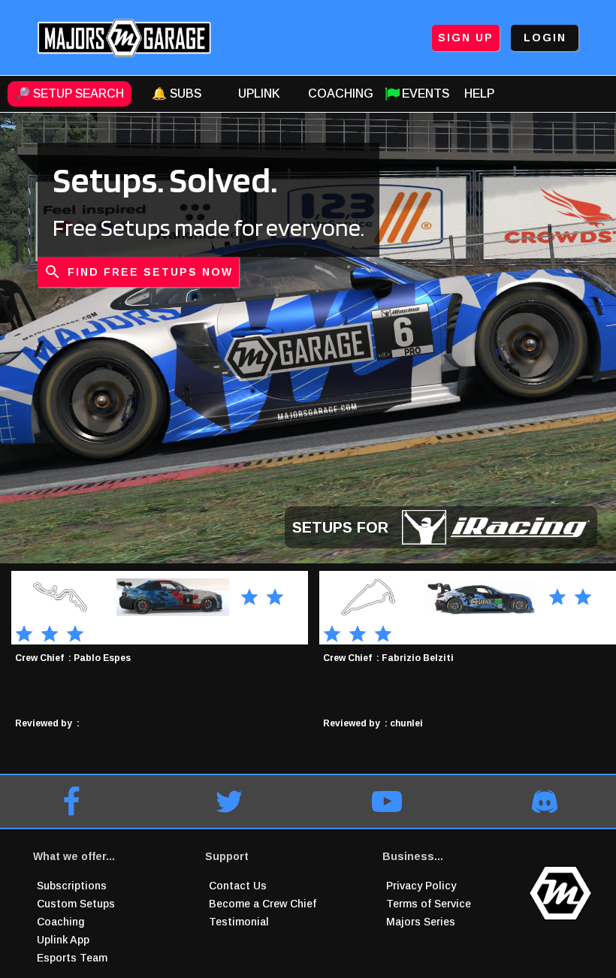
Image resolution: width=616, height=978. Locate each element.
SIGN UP (466, 38)
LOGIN (545, 38)
